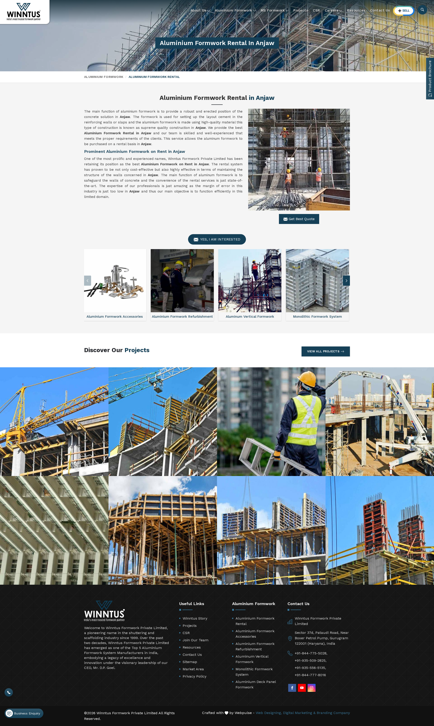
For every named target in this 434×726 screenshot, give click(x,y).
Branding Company (333, 713)
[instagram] (312, 688)
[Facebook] (292, 688)
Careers (332, 10)
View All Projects (323, 351)
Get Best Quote (301, 219)
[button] (346, 281)
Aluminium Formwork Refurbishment (255, 646)
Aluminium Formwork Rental (255, 621)
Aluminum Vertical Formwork (252, 659)
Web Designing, (269, 713)
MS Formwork (273, 10)
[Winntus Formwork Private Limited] (24, 11)
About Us (198, 10)
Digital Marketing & (299, 713)
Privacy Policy (194, 676)
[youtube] (302, 688)
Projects (300, 10)
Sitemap (190, 662)
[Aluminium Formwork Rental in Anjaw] (299, 160)
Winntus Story (195, 618)
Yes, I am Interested (219, 239)
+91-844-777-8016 (310, 675)
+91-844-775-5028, (311, 653)
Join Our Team (195, 640)
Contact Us (380, 10)
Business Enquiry (26, 713)
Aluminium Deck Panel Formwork (256, 684)
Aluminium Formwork (233, 10)
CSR (316, 10)
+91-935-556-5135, (310, 668)
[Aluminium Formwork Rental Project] (54, 421)
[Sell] (404, 11)
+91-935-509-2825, (310, 660)
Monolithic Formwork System (254, 672)
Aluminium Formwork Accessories (255, 634)
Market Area (193, 669)
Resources (356, 10)
